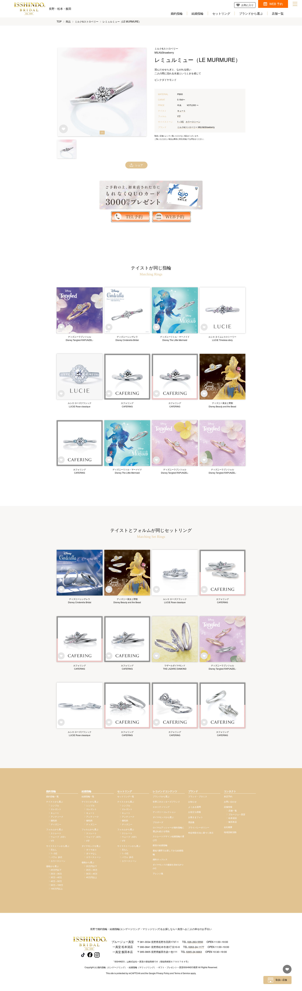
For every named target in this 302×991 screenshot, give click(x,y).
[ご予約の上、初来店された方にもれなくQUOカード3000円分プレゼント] (151, 195)
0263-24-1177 (196, 947)
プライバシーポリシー (198, 827)
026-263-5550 (195, 942)
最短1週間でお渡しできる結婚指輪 (168, 852)
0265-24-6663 (194, 952)
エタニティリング (161, 806)
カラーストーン (193, 121)
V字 (179, 116)
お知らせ (192, 801)
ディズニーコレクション (164, 811)
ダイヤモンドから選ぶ (163, 817)
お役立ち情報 (194, 811)
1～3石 (180, 121)
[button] (67, 149)
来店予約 (228, 796)
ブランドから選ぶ (251, 13)
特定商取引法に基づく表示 (200, 832)
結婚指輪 (197, 13)
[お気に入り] (286, 970)
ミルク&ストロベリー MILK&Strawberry (196, 127)
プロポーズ (158, 822)
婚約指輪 (177, 13)
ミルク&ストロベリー (86, 21)
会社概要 (228, 827)
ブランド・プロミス (197, 796)
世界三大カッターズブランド (166, 801)
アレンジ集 (158, 873)
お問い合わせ (230, 801)
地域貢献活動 (230, 832)
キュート (181, 110)
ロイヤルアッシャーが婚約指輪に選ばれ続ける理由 (168, 829)
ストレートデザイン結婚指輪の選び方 (168, 838)
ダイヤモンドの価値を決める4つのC (168, 866)
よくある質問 (194, 806)
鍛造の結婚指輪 (160, 845)
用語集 (191, 822)
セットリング (221, 13)
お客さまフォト (195, 817)
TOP (59, 21)
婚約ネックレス (160, 859)
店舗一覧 (278, 13)
